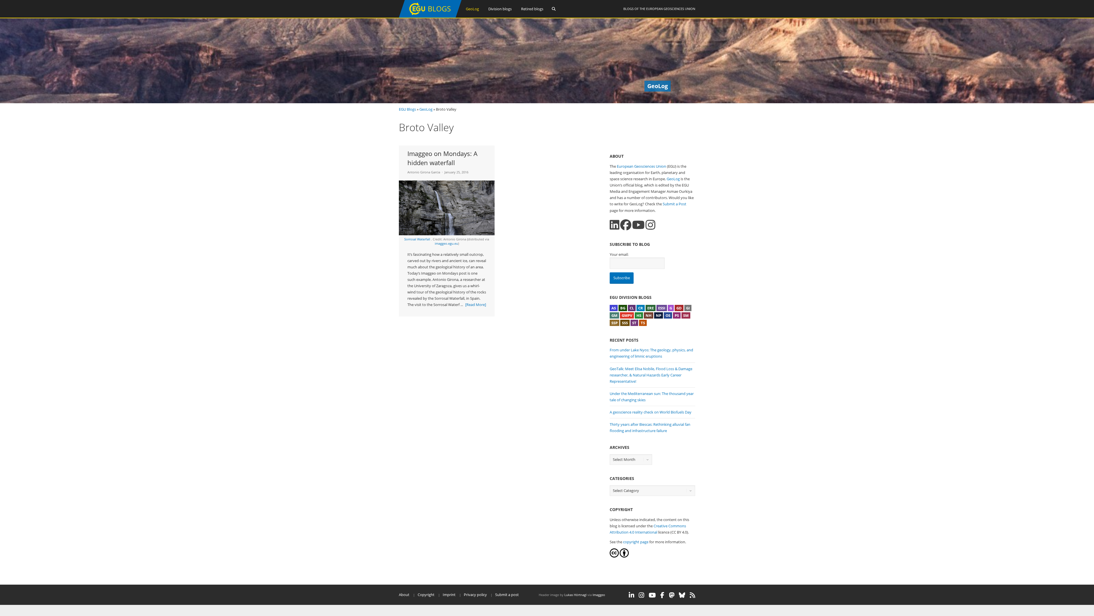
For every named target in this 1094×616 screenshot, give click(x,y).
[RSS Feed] (692, 595)
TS (643, 322)
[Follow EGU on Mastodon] (671, 595)
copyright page (635, 541)
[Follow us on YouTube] (638, 224)
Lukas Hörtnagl (575, 595)
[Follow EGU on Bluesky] (682, 595)
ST (634, 322)
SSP (614, 322)
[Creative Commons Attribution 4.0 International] (614, 556)
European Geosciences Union (670, 9)
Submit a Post (674, 203)
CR (640, 308)
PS (677, 315)
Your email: (619, 254)
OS (668, 315)
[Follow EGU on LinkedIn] (631, 595)
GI (688, 308)
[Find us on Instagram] (650, 224)
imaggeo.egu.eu (446, 243)
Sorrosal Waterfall (417, 239)
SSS (625, 322)
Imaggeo (599, 595)
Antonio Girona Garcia (423, 172)
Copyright (426, 594)
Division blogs (500, 8)
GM (614, 315)
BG (622, 308)
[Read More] (475, 304)
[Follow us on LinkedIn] (614, 224)
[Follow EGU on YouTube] (652, 595)
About (404, 594)
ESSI (661, 308)
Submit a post (507, 594)
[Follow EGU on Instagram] (641, 595)
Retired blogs (532, 8)
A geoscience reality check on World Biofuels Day (650, 412)
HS (638, 315)
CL (632, 308)
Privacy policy (475, 594)
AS (613, 308)
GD (679, 308)
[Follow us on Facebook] (625, 224)
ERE (650, 308)
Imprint (449, 594)
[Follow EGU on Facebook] (662, 595)
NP (658, 315)
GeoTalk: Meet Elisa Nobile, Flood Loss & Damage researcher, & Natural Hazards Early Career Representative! (651, 375)
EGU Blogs (407, 109)
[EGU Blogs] (430, 16)
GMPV (627, 315)
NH (649, 315)
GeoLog (472, 8)
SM (686, 315)
